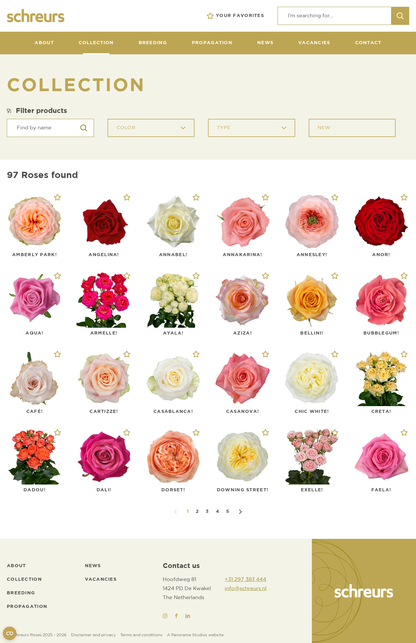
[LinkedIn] (187, 616)
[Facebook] (176, 616)
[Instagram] (165, 616)
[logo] (363, 591)
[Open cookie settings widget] (9, 633)
